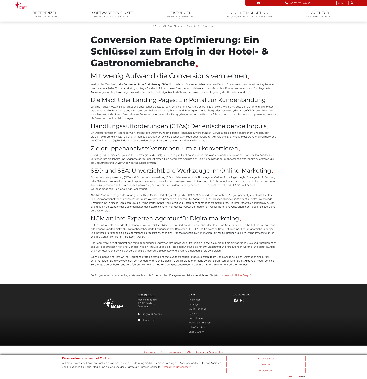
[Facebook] (236, 300)
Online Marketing (249, 14)
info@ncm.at (148, 320)
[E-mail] (258, 3)
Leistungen (180, 14)
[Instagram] (242, 300)
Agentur (320, 14)
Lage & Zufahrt (196, 331)
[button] (352, 3)
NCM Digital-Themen (200, 322)
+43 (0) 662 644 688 (151, 314)
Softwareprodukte (112, 14)
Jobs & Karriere (197, 327)
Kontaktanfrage (197, 318)
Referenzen (45, 14)
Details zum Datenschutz (176, 367)
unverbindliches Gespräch (239, 275)
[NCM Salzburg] (20, 2)
